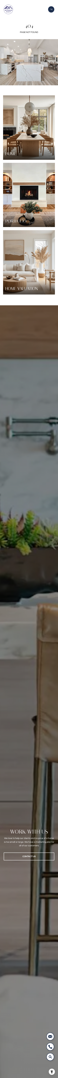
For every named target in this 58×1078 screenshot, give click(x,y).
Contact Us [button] (29, 856)
